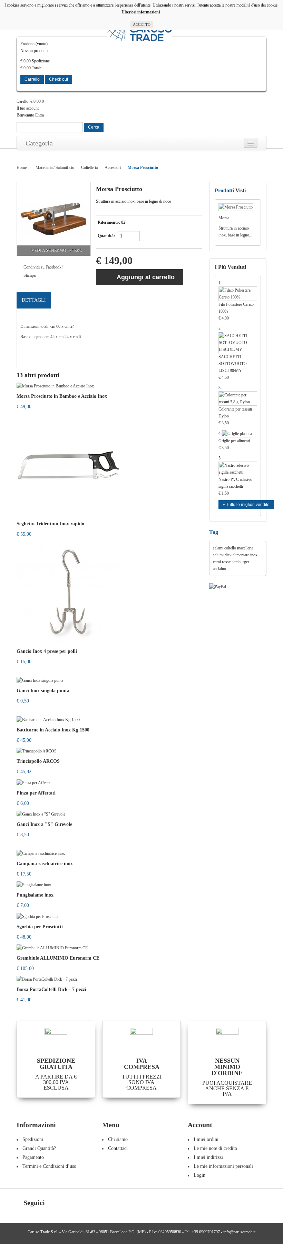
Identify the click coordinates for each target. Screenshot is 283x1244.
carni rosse (222, 561)
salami (218, 548)
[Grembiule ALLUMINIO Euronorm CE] (52, 947)
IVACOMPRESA (141, 1064)
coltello (230, 548)
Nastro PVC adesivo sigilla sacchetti (235, 486)
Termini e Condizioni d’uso (49, 1166)
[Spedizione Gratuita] (56, 1039)
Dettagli (34, 300)
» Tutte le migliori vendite (246, 504)
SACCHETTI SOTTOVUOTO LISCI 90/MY (232, 367)
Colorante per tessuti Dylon (235, 416)
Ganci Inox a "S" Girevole (44, 824)
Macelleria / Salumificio (55, 167)
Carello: (29, 101)
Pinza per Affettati (36, 793)
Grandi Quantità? (39, 1148)
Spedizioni (32, 1139)
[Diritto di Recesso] (141, 1039)
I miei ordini (206, 1139)
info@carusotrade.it (239, 1232)
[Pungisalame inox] (34, 884)
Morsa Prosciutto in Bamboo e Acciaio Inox (62, 396)
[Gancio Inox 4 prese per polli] (68, 592)
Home (22, 167)
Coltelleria (89, 167)
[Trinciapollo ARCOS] (37, 750)
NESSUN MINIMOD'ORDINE (227, 1067)
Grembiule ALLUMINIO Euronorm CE (58, 958)
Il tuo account (28, 108)
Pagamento (33, 1157)
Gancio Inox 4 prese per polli (47, 651)
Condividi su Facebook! (43, 267)
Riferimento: (109, 222)
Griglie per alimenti (234, 444)
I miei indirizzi (208, 1157)
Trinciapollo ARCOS (38, 761)
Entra (39, 115)
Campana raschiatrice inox (45, 863)
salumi (218, 555)
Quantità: (106, 235)
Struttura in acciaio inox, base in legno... (235, 231)
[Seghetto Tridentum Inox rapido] (68, 464)
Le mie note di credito (215, 1148)
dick (228, 555)
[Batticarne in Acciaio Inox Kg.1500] (48, 719)
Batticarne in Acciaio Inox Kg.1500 (53, 729)
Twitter (65, 1203)
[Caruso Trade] (139, 33)
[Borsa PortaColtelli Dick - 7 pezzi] (47, 979)
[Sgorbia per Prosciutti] (37, 915)
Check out (58, 79)
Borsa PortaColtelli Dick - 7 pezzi (51, 989)
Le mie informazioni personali (223, 1166)
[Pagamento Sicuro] (227, 1039)
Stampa (29, 275)
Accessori (113, 167)
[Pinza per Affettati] (34, 782)
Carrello (32, 79)
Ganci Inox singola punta (43, 690)
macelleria (245, 548)
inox (253, 555)
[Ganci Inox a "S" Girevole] (41, 813)
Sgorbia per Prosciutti (40, 926)
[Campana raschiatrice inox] (41, 853)
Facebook (54, 1203)
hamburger (240, 561)
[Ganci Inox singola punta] (40, 680)
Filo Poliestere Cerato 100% (236, 311)
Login (199, 1175)
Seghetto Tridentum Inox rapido (50, 523)
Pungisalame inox (35, 895)
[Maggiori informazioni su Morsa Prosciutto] (237, 207)
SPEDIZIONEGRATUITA (56, 1064)
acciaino (219, 568)
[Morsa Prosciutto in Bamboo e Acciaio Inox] (55, 385)
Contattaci (118, 1148)
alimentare (241, 555)
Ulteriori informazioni (141, 12)
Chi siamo (118, 1139)
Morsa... (225, 217)
